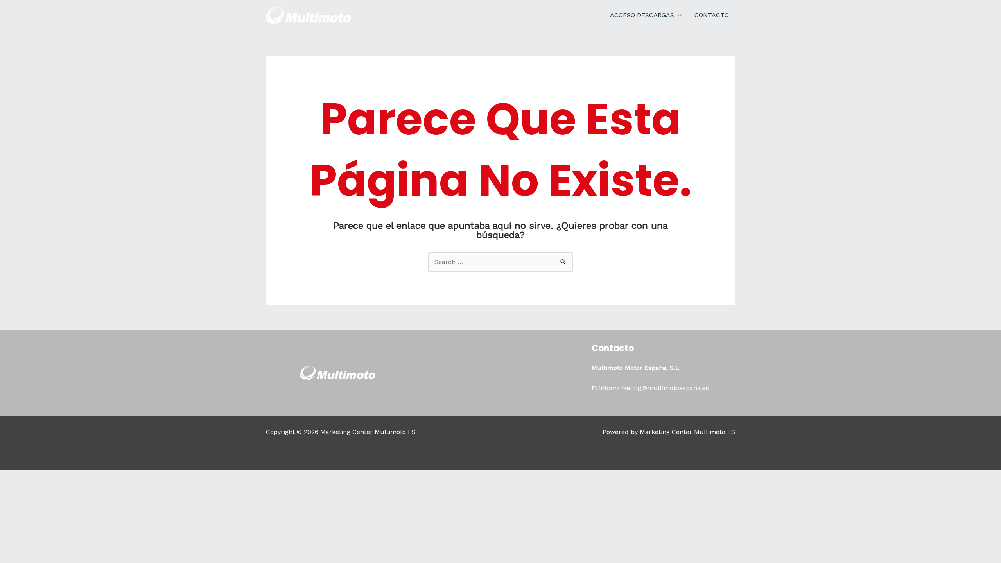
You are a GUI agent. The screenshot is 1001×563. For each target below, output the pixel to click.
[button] (678, 15)
